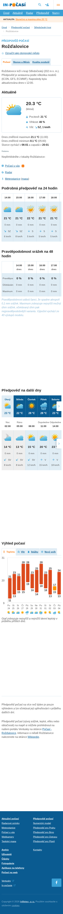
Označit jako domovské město (22, 53)
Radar (29, 13)
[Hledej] (39, 4)
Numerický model (42, 823)
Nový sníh (50, 552)
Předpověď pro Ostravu (45, 836)
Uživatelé (7, 854)
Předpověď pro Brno (43, 832)
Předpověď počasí (20, 27)
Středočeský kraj (42, 27)
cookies (15, 905)
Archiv (5, 849)
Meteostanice (12, 178)
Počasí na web (10, 872)
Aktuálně (18, 13)
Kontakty (37, 849)
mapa (25, 178)
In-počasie (7, 885)
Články (5, 858)
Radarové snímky (11, 823)
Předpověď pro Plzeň (44, 841)
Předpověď (42, 13)
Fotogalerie (8, 863)
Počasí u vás (12, 166)
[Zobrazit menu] (58, 5)
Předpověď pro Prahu (44, 827)
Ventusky (6, 881)
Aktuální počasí (10, 818)
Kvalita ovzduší (40, 62)
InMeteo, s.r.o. (27, 901)
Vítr (23, 552)
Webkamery (8, 836)
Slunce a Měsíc (21, 62)
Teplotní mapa (9, 841)
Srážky (34, 552)
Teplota (10, 552)
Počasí (6, 62)
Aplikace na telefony (13, 868)
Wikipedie (33, 737)
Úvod (6, 13)
